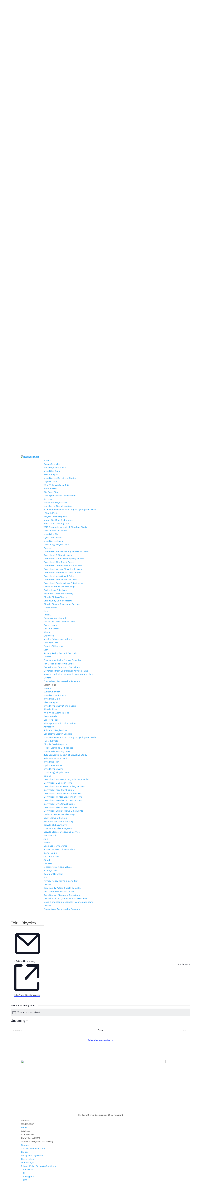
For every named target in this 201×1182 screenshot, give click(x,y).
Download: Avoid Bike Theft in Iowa (63, 572)
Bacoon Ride (50, 488)
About (47, 632)
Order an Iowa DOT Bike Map (59, 586)
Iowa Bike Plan (51, 534)
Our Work (49, 635)
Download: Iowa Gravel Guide (59, 576)
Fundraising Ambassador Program (62, 681)
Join (46, 611)
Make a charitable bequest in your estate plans (68, 674)
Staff (46, 649)
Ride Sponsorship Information (60, 495)
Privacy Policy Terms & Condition (61, 653)
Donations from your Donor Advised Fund (66, 670)
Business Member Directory (58, 593)
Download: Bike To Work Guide (60, 579)
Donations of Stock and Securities (62, 667)
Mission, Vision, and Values (58, 639)
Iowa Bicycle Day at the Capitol (60, 478)
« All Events (184, 964)
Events (47, 460)
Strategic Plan (51, 642)
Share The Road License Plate (59, 621)
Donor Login (50, 625)
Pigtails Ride (50, 481)
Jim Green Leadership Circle (59, 663)
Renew (47, 614)
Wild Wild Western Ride (56, 485)
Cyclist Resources (53, 537)
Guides (47, 548)
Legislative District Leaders (58, 506)
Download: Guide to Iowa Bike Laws (63, 565)
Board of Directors (53, 646)
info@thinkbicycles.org (24, 961)
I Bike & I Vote (51, 513)
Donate (48, 656)
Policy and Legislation (55, 502)
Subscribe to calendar (99, 1040)
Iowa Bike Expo (52, 471)
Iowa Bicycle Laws (53, 541)
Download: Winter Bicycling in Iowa (63, 569)
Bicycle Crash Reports (55, 516)
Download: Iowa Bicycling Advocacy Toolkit (66, 551)
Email (24, 1127)
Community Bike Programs (58, 600)
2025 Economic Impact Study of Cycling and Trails (70, 509)
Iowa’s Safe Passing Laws (57, 523)
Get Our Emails (51, 628)
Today (100, 1030)
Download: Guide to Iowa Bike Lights (63, 583)
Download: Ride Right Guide (59, 562)
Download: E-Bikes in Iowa (58, 555)
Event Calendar (52, 464)
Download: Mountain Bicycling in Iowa (64, 558)
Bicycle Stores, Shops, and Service (62, 604)
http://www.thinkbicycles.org (27, 994)
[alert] (100, 1012)
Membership (50, 607)
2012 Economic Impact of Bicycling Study (65, 527)
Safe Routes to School (55, 530)
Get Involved (28, 1159)
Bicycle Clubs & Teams (55, 597)
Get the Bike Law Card (33, 1148)
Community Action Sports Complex (62, 660)
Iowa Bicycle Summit (55, 467)
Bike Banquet (51, 474)
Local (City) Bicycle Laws (56, 544)
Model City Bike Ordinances (58, 520)
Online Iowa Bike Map (55, 590)
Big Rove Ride (51, 492)
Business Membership (55, 618)
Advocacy (49, 499)
